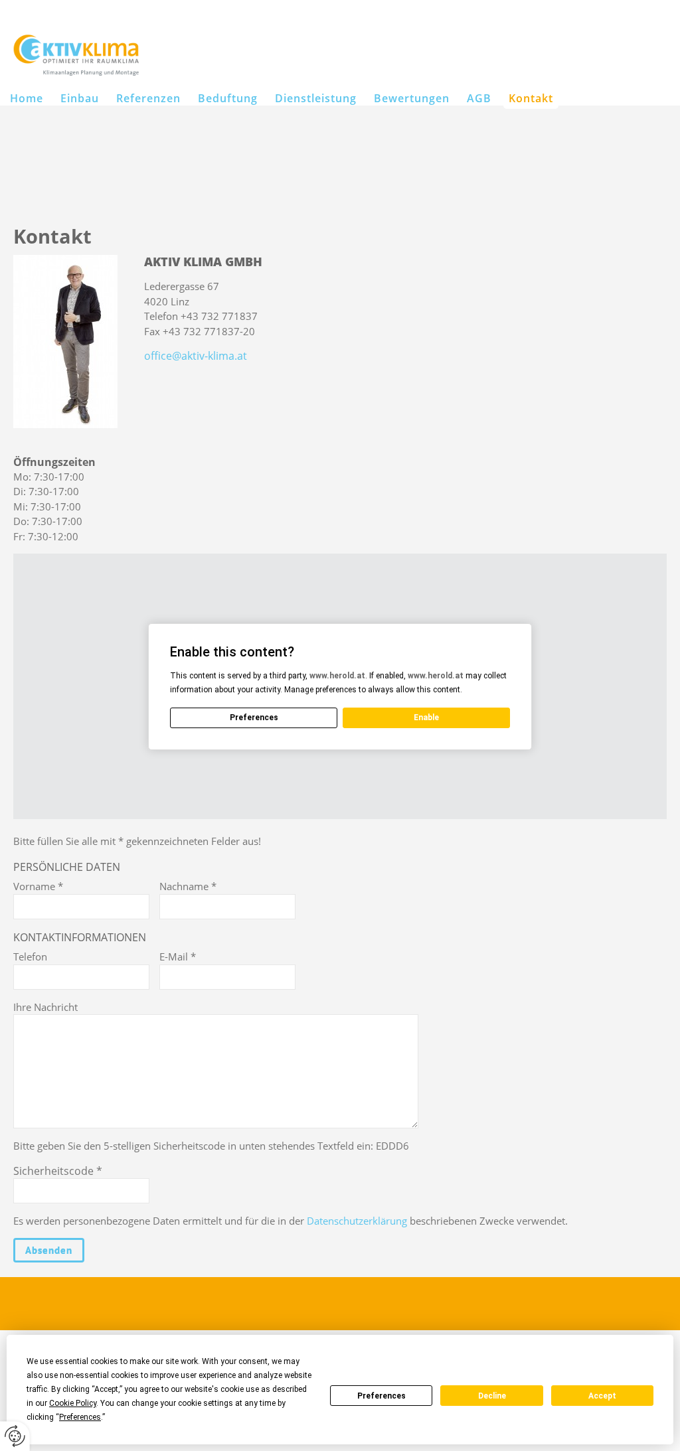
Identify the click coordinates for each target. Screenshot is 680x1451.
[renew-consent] (15, 1436)
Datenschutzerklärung (357, 1220)
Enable (426, 717)
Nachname (187, 886)
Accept (602, 1396)
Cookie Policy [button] (72, 1403)
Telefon (30, 956)
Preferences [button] (80, 1417)
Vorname (38, 886)
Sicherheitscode (57, 1171)
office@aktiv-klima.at (195, 355)
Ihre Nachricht (45, 1007)
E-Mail (177, 956)
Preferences (381, 1396)
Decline (492, 1396)
